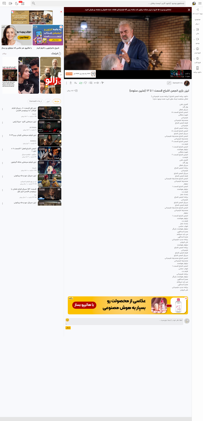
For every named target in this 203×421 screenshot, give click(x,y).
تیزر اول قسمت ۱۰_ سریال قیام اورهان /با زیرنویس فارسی (24, 109)
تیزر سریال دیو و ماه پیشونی (25, 176)
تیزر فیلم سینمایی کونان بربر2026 (22, 135)
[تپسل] (12, 12)
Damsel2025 (178, 83)
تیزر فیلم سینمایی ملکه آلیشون (23, 162)
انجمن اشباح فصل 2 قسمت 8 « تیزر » (23, 149)
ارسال (68, 328)
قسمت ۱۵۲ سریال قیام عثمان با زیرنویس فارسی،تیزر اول (23, 190)
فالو (169, 83)
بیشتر (4, 54)
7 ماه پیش (71, 90)
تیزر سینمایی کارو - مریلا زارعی (24, 121)
